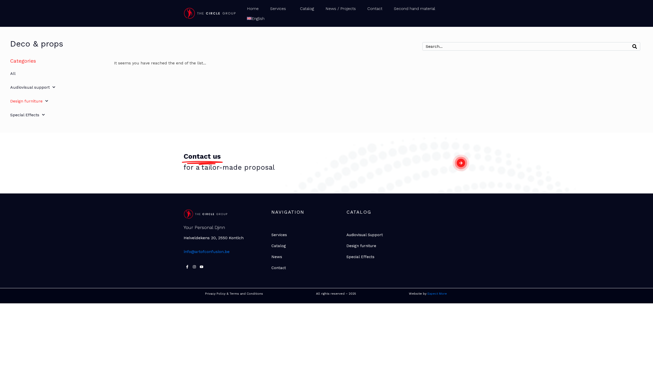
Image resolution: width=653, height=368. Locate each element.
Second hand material (414, 8)
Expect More (438, 293)
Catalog (307, 8)
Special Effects (24, 114)
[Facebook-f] (187, 266)
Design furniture (26, 101)
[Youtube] (201, 266)
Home (253, 8)
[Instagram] (194, 266)
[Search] (634, 46)
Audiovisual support (30, 87)
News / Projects (340, 8)
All (13, 73)
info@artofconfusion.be (207, 251)
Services (278, 8)
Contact (374, 8)
